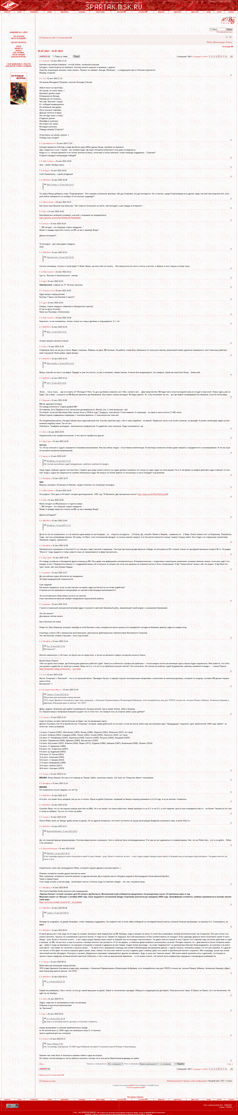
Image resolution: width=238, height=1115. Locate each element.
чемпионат (34, 12)
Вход (230, 42)
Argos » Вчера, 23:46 (55, 1044)
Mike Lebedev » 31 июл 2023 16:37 (60, 185)
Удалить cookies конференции (194, 1081)
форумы (161, 12)
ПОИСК (19, 51)
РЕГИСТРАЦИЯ (18, 55)
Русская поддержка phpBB (135, 1087)
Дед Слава (47, 441)
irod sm (45, 224)
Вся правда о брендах (135, 1097)
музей (219, 12)
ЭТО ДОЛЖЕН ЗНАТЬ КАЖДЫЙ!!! (18, 37)
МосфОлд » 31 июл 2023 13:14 (59, 461)
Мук (44, 346)
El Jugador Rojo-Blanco (52, 690)
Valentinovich (48, 291)
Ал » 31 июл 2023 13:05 (56, 646)
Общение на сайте (49, 38)
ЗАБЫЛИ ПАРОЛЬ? (18, 57)
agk (44, 281)
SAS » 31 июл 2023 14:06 (56, 383)
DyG (44, 211)
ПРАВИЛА (19, 48)
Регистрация (220, 42)
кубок (49, 12)
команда (82, 12)
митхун (46, 456)
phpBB (130, 1085)
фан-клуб (194, 12)
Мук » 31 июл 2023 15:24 (57, 332)
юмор (209, 12)
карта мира (100, 12)
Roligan (46, 171)
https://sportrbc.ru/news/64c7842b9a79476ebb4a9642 (60, 218)
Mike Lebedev (48, 161)
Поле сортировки (131, 1064)
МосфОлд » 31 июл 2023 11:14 (59, 525)
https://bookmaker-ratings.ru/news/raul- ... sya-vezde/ (60, 669)
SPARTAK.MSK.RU (88, 1112)
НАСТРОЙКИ (18, 53)
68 (231, 57)
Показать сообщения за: (96, 1064)
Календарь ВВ (227, 47)
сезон (19, 12)
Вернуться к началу (231, 75)
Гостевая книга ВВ (64, 38)
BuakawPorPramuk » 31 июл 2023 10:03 (62, 831)
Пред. (42, 1064)
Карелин (46, 400)
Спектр (46, 717)
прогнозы (177, 12)
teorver (45, 1039)
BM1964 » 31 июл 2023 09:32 (58, 853)
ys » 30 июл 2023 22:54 (56, 981)
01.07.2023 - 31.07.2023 (50, 51)
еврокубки (64, 12)
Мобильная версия (226, 37)
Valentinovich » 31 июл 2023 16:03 (60, 257)
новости (7, 12)
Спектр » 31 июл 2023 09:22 (58, 694)
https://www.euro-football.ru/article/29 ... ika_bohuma (60, 902)
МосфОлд (47, 478)
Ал (44, 78)
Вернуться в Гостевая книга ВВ (52, 1075)
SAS (44, 500)
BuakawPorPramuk (50, 849)
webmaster (228, 1105)
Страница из (199, 57)
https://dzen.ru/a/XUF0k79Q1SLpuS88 (153, 494)
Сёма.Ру (229, 1107)
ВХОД (18, 46)
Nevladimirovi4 (49, 143)
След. (229, 1064)
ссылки (231, 12)
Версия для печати (230, 37)
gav (44, 1014)
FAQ (210, 42)
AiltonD (46, 61)
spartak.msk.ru (151, 1112)
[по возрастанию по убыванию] (172, 1064)
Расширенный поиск (224, 32)
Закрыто (41, 56)
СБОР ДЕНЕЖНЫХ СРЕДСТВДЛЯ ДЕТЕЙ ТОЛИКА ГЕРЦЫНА (19, 65)
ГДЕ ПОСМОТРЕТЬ (18, 42)
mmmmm (46, 573)
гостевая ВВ (143, 12)
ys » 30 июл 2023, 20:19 (56, 1019)
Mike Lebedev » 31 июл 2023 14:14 (60, 363)
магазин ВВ (121, 12)
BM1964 (46, 180)
